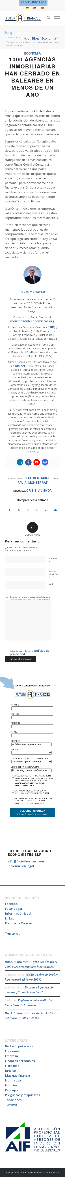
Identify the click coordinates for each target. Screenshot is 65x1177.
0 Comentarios (37, 478)
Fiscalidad (12, 1066)
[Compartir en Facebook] (9, 510)
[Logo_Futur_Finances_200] (27, 18)
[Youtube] (36, 462)
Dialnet (20, 366)
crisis (31, 490)
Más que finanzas (18, 1075)
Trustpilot (12, 933)
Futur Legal (13, 908)
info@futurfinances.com (26, 861)
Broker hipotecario (19, 1046)
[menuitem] (33, 2)
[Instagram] (45, 462)
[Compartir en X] (18, 510)
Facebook (12, 904)
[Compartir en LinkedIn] (46, 510)
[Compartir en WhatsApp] (27, 510)
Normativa (13, 1080)
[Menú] (55, 18)
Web (51, 584)
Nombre (53, 560)
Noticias (11, 1085)
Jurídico (10, 1070)
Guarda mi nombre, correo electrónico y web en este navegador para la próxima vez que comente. (30, 600)
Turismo (11, 1105)
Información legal (21, 866)
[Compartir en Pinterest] (37, 510)
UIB (51, 327)
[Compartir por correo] (55, 510)
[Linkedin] (20, 462)
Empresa (11, 1056)
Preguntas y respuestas (22, 1095)
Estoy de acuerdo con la (29, 652)
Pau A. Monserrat (32, 482)
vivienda (45, 490)
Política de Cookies (19, 923)
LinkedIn (11, 918)
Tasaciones (13, 1100)
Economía (32, 53)
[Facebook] (28, 462)
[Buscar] (46, 18)
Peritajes (11, 1090)
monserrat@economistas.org (32, 321)
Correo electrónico (54, 574)
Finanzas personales (20, 1061)
